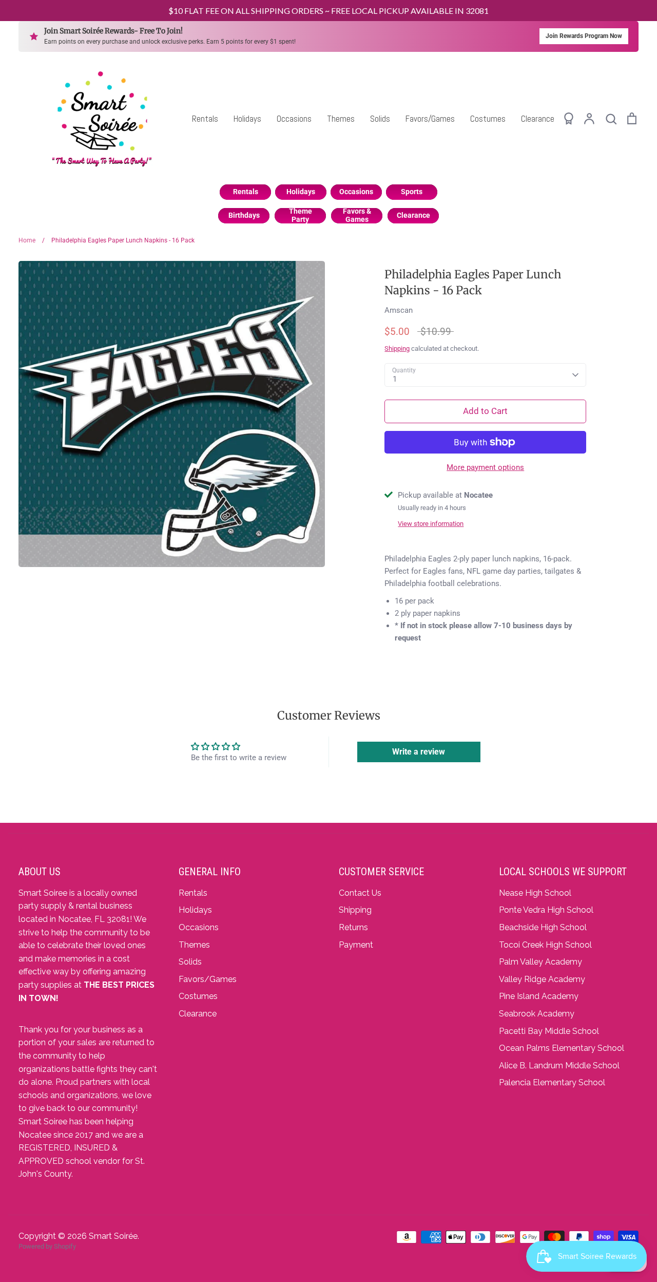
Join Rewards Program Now (584, 36)
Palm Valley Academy (540, 962)
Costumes (488, 118)
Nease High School (535, 893)
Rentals (205, 118)
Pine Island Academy (538, 996)
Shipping (397, 348)
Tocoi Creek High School (545, 945)
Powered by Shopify (47, 1246)
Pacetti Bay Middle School (549, 1031)
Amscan (398, 310)
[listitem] (245, 192)
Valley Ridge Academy (542, 979)
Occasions (294, 118)
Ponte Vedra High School (546, 910)
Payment (356, 945)
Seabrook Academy (536, 1014)
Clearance (537, 118)
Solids (380, 118)
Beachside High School (543, 927)
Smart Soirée (113, 1236)
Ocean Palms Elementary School (561, 1048)
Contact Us (360, 893)
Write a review (418, 752)
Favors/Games (430, 118)
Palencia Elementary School (552, 1082)
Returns (353, 927)
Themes (341, 118)
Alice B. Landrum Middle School (559, 1065)
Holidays (247, 118)
